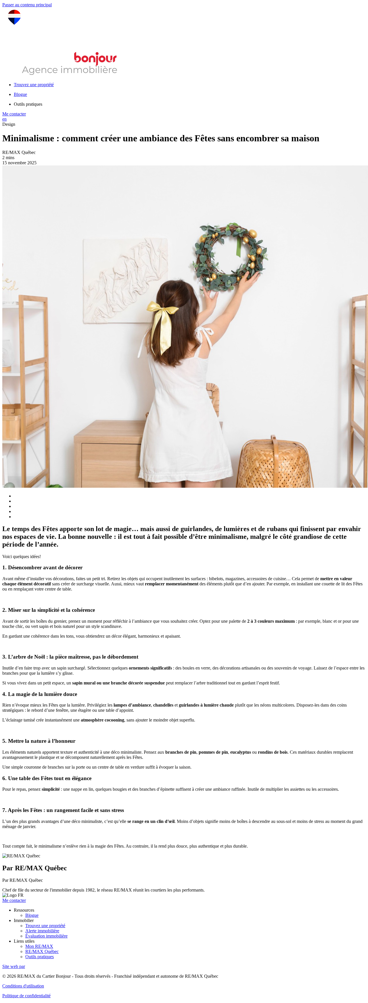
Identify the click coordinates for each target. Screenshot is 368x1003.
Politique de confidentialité (26, 995)
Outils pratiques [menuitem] (28, 104)
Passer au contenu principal (27, 4)
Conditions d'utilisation (23, 985)
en (4, 119)
